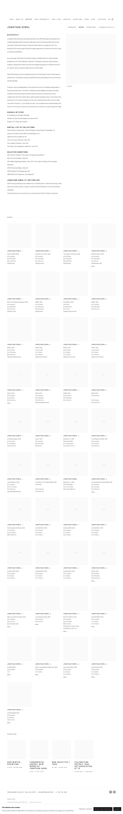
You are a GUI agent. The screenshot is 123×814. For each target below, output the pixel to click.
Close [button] (81, 381)
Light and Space (48, 408)
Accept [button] (117, 809)
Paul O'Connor (47, 410)
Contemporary (48, 405)
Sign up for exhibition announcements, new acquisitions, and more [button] (61, 416)
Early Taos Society (69, 405)
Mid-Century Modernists (71, 408)
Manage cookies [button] (85, 809)
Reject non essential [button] (103, 809)
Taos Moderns (67, 410)
